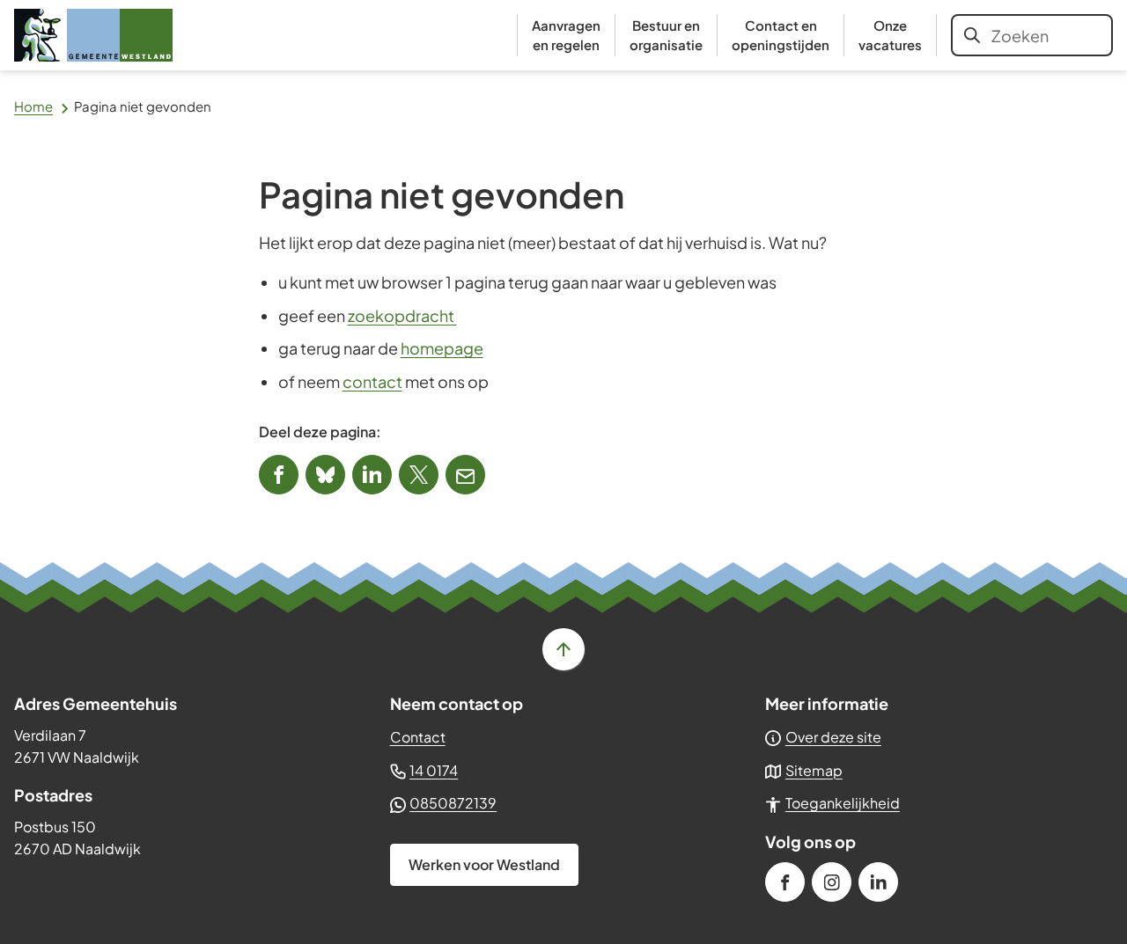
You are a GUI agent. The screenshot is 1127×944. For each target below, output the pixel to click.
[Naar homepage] (93, 35)
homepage (442, 348)
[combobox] (1032, 35)
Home (33, 106)
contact (372, 381)
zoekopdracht (402, 315)
